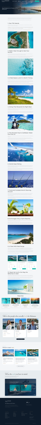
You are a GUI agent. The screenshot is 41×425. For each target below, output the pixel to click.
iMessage (17, 333)
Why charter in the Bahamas (24, 413)
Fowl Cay (6, 414)
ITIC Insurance (31, 414)
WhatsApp (5, 333)
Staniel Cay (22, 27)
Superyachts (14, 416)
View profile (29, 332)
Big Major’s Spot (6, 413)
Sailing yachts (14, 414)
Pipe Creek (6, 416)
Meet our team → (31, 417)
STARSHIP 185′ (30, 262)
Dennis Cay (6, 415)
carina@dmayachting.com (5, 332)
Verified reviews (23, 415)
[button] (16, 258)
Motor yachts (14, 415)
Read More (15, 306)
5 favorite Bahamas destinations (26, 29)
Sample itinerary (23, 414)
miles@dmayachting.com (17, 332)
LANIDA (9, 262)
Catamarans (14, 413)
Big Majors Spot (30, 27)
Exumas (14, 27)
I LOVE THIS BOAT (21, 262)
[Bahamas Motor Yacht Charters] (5, 1)
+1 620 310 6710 (8, 333)
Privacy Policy (34, 423)
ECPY (30, 413)
